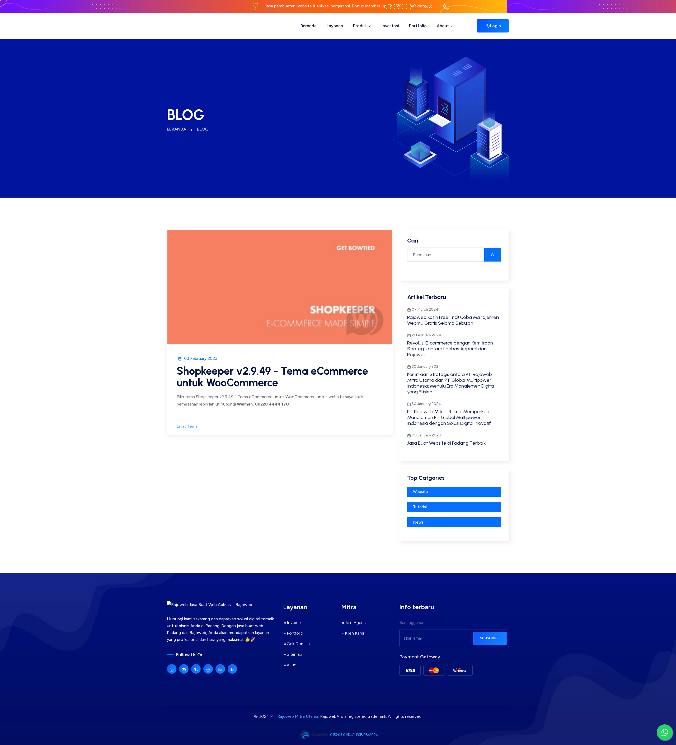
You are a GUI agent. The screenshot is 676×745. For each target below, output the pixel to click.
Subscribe (490, 638)
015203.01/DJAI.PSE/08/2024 (354, 735)
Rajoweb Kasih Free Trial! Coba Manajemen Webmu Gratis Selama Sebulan (453, 320)
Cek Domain (298, 643)
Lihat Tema (187, 426)
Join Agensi (356, 622)
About (443, 25)
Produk (360, 25)
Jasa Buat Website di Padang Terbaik (446, 443)
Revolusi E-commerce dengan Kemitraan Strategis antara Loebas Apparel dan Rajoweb (450, 348)
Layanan (335, 25)
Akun (291, 664)
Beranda (309, 25)
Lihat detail (417, 5)
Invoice (294, 622)
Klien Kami (354, 633)
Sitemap (294, 654)
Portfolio (418, 25)
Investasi (390, 25)
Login (495, 25)
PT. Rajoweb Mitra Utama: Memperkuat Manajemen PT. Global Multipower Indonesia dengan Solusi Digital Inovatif (449, 417)
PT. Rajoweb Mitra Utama (294, 716)
